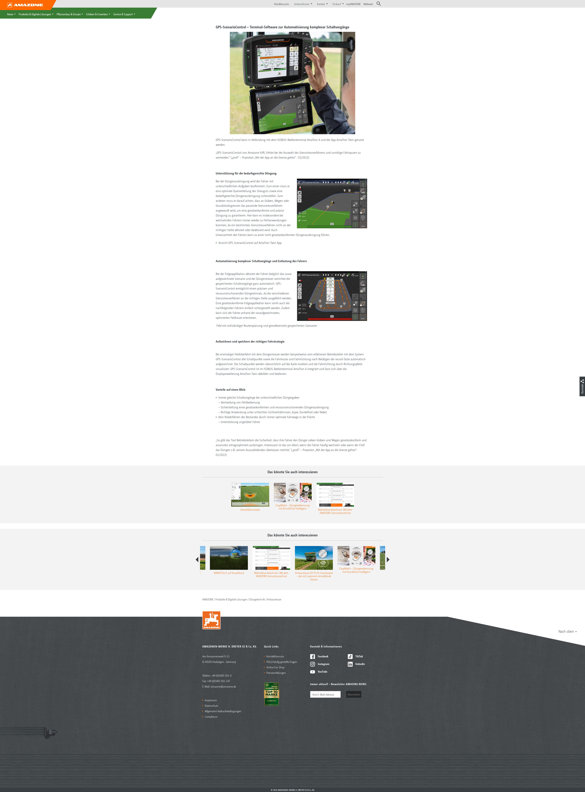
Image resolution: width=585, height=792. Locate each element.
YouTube (322, 671)
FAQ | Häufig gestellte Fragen (281, 661)
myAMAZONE (353, 3)
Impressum (211, 700)
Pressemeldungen (276, 672)
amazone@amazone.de (223, 686)
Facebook (322, 656)
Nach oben (566, 631)
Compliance (211, 716)
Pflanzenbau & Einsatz (69, 14)
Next (388, 559)
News (10, 14)
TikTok (359, 656)
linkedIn (360, 663)
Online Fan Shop (275, 667)
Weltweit (368, 3)
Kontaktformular (275, 656)
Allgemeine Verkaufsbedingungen (223, 711)
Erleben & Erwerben (97, 14)
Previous (197, 559)
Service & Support (123, 14)
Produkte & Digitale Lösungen (35, 14)
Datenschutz (211, 705)
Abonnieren (353, 694)
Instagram (323, 663)
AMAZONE (207, 599)
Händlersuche (281, 3)
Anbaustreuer (274, 599)
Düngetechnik (257, 599)
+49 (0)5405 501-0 (221, 675)
